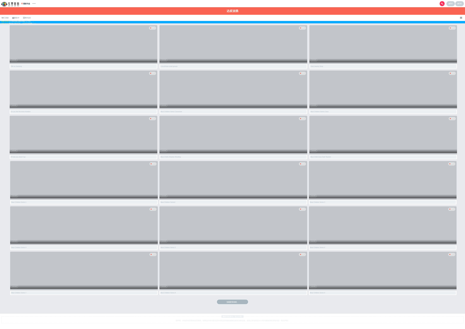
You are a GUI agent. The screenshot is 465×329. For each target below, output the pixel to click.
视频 (153, 28)
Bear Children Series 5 (168, 247)
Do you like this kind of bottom (21, 111)
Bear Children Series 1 (18, 202)
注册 (460, 3)
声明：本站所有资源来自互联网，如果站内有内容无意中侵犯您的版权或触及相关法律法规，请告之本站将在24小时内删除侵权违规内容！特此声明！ (233, 320)
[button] (442, 3)
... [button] (34, 3)
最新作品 (26, 4)
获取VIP (16, 18)
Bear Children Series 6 (317, 247)
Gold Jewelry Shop (317, 66)
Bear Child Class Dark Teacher (321, 157)
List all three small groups (169, 66)
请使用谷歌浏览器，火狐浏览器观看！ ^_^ (22, 22)
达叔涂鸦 (14, 60)
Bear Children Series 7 (18, 293)
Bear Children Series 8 (168, 293)
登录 (451, 3)
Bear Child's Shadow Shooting (171, 157)
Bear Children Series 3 (317, 202)
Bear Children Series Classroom (171, 111)
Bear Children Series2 (168, 202)
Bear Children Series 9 (317, 293)
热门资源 (5, 18)
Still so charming (16, 66)
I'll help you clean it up (18, 157)
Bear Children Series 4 (18, 247)
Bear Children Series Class (320, 111)
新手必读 (28, 18)
